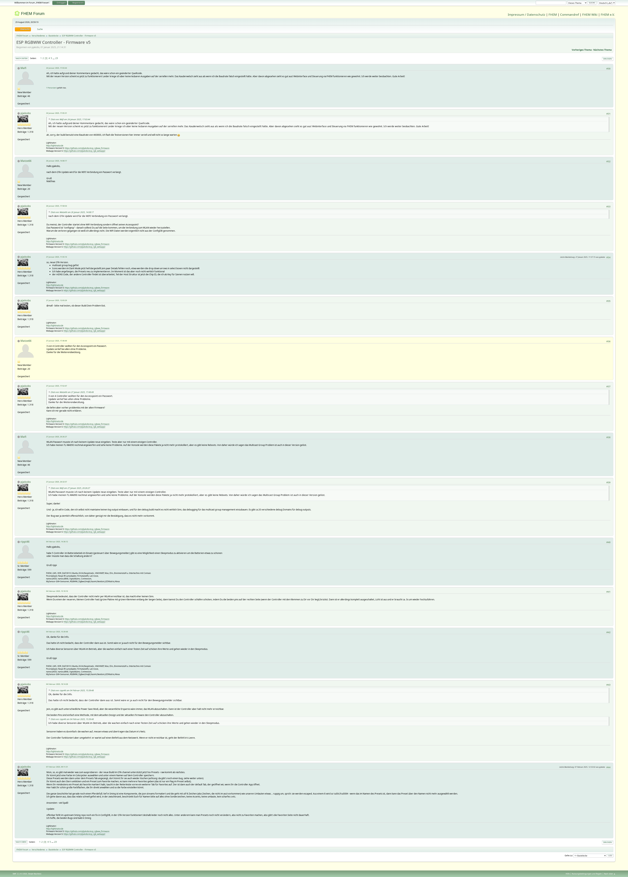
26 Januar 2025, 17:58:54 (56, 206)
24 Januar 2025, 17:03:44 (56, 68)
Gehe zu (568, 855)
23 (56, 58)
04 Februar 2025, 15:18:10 (57, 591)
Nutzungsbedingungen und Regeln (587, 873)
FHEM (553, 14)
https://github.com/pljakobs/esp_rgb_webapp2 (84, 151)
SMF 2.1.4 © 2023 (20, 874)
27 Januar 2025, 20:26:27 (56, 436)
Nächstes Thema (602, 49)
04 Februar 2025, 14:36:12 (57, 541)
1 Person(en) (51, 87)
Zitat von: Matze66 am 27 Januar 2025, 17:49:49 (72, 392)
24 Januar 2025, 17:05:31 (56, 113)
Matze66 (25, 161)
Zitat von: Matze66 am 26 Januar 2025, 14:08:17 (72, 212)
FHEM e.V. (608, 14)
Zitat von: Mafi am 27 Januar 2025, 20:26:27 (70, 488)
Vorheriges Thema (582, 49)
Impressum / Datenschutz (526, 14)
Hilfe (568, 873)
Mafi (23, 68)
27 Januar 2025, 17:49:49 (56, 340)
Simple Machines (34, 874)
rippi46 (24, 541)
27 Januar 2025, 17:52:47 (56, 386)
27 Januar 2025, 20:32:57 (56, 482)
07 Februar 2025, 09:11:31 (57, 767)
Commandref (569, 14)
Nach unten (21, 58)
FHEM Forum (32, 13)
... (54, 58)
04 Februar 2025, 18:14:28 (57, 684)
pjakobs (25, 113)
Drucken (607, 59)
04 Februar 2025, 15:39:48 (57, 631)
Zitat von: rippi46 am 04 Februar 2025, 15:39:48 (72, 690)
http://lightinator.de (54, 145)
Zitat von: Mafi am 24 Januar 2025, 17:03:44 (70, 119)
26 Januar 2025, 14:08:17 (56, 161)
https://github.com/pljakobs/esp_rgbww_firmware (87, 148)
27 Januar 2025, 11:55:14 (56, 257)
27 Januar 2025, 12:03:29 (56, 300)
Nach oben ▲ (609, 873)
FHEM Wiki (589, 14)
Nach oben (21, 842)
